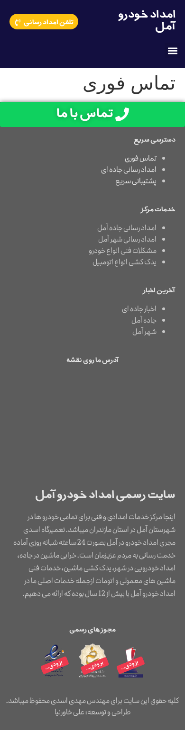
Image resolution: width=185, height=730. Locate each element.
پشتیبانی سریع (136, 181)
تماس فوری (141, 159)
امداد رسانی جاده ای (129, 170)
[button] (172, 50)
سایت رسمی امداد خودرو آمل (105, 495)
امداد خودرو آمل (147, 21)
